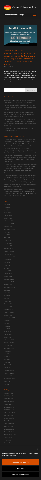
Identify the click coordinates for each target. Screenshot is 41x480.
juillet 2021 (7, 351)
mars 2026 (7, 213)
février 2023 (8, 304)
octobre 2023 (8, 284)
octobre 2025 (8, 226)
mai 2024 (7, 265)
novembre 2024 (9, 251)
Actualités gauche (10, 435)
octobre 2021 (8, 345)
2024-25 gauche (9, 423)
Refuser (20, 468)
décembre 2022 (9, 309)
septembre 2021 (9, 348)
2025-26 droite (8, 426)
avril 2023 (7, 298)
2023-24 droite (8, 415)
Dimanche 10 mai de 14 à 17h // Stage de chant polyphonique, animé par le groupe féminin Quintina (19, 171)
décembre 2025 (9, 221)
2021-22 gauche (9, 407)
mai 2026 (7, 207)
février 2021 (7, 365)
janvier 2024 (8, 276)
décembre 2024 (9, 248)
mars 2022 (7, 331)
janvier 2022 (8, 337)
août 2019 (7, 381)
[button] (37, 449)
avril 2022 (7, 329)
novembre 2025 (9, 224)
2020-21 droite (8, 399)
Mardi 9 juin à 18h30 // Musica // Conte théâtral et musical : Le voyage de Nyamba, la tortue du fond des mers (20, 107)
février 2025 (8, 243)
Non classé (7, 440)
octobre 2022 (8, 315)
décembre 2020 (9, 370)
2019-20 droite (8, 393)
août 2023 (7, 290)
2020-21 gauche (9, 401)
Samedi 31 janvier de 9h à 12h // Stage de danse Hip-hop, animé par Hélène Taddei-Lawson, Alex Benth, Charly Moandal (20, 184)
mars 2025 (7, 240)
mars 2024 (7, 271)
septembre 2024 (9, 257)
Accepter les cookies (20, 462)
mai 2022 (7, 326)
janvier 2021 (7, 367)
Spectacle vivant (9, 443)
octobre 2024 (8, 254)
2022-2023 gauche (9, 412)
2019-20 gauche (9, 396)
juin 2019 (6, 384)
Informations (8, 437)
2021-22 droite (8, 404)
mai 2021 (7, 356)
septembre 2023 (9, 287)
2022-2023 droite (9, 410)
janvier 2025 (8, 246)
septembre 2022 (9, 318)
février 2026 (8, 215)
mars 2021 (7, 362)
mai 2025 (7, 235)
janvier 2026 (8, 218)
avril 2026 (7, 210)
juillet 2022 (7, 320)
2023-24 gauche (9, 418)
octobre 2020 (8, 376)
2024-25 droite (8, 421)
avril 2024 (7, 268)
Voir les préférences (20, 474)
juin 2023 (7, 293)
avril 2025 (7, 237)
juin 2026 (7, 204)
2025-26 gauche (9, 429)
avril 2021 (7, 359)
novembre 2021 (9, 343)
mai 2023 (7, 296)
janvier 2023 (8, 307)
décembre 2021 (9, 340)
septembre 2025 (9, 229)
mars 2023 (7, 301)
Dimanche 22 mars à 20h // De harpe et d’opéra (19, 146)
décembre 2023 (9, 279)
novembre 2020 (9, 373)
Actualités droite (9, 432)
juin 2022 (7, 323)
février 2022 (8, 334)
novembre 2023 (9, 282)
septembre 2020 (9, 379)
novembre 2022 (9, 312)
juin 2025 (7, 232)
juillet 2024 (7, 260)
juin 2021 (6, 354)
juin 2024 (7, 262)
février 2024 (8, 273)
